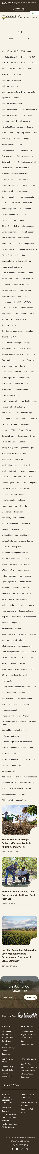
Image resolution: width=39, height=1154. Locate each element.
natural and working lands (11, 547)
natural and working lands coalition (15, 553)
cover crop (22, 296)
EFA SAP (14, 337)
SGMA (4, 675)
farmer (18, 372)
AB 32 (4, 69)
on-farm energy (24, 570)
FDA (16, 413)
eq (27, 354)
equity (21, 360)
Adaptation (6, 74)
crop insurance (27, 308)
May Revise (25, 524)
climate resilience (8, 244)
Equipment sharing (9, 360)
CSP (16, 314)
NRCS (4, 570)
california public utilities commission (15, 174)
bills (35, 133)
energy (26, 343)
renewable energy (8, 634)
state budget (13, 704)
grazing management (10, 448)
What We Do (6, 1035)
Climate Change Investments (13, 220)
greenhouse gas (27, 448)
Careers (5, 1051)
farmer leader (24, 378)
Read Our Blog (26, 1064)
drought (5, 337)
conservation (7, 279)
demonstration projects (10, 325)
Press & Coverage (8, 1048)
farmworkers (6, 413)
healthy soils (25, 465)
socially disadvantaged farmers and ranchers (19, 687)
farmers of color (22, 389)
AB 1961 (5, 63)
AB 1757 (32, 57)
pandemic (16, 588)
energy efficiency (8, 349)
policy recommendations (18, 599)
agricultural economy (10, 86)
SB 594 (22, 663)
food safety (24, 424)
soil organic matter (25, 698)
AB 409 (12, 69)
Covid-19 (17, 302)
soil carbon (11, 693)
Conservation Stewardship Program (15, 284)
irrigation (33, 483)
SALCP (33, 652)
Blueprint (17, 139)
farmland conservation (10, 395)
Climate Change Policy (10, 226)
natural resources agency (11, 558)
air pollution (28, 115)
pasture (26, 588)
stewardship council (9, 710)
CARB (24, 185)
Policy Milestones (8, 1038)
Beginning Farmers (23, 133)
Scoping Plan (7, 669)
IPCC (19, 483)
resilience (32, 634)
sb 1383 (14, 658)
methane (15, 529)
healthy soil (19, 459)
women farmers (22, 800)
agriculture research (9, 109)
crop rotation (6, 314)
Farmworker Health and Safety (13, 407)
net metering (25, 564)
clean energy (28, 203)
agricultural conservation (11, 80)
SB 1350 (5, 658)
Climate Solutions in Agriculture (13, 255)
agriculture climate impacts (12, 104)
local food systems (9, 518)
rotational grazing (8, 646)
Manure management (10, 524)
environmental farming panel (12, 354)
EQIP (34, 354)
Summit (26, 716)
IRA (25, 483)
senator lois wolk (21, 669)
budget (26, 139)
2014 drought (26, 51)
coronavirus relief (8, 296)
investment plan (8, 483)
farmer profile (7, 383)
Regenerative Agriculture (11, 628)
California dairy (7, 168)
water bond (23, 765)
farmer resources (22, 383)
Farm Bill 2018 (7, 372)
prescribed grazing (9, 611)
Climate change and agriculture (14, 214)
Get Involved (24, 17)
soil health (23, 693)
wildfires (22, 794)
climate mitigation (8, 238)
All (2, 51)
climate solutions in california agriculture (17, 261)
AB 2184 (24, 63)
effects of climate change (11, 343)
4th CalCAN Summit (9, 57)
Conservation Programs (24, 279)
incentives (28, 477)
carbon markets (22, 191)
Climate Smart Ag (8, 249)
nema (27, 558)
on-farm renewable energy (12, 576)
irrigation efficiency (9, 488)
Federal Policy (7, 1076)
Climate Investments (9, 232)
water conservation (9, 771)
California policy (22, 168)
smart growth (7, 681)
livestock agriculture (9, 506)
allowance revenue (27, 121)
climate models (23, 238)
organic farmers (25, 582)
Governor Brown (8, 436)
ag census (17, 74)
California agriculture (25, 156)
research (22, 634)
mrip (24, 529)
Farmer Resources (27, 1044)
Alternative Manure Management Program (18, 127)
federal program (21, 419)
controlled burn (25, 290)
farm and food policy (9, 366)
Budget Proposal (8, 144)
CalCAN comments (9, 150)
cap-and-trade (22, 179)
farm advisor (32, 360)
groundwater (7, 459)
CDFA (4, 203)
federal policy (7, 419)
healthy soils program (29, 471)
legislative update (8, 500)
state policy (26, 704)
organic (28, 576)
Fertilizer (34, 419)
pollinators (21, 605)
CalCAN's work (7, 156)
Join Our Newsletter (28, 1071)
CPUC (15, 308)
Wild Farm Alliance (16, 788)
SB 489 (13, 663)
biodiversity (6, 139)
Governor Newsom (9, 442)
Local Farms (6, 512)
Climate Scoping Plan (26, 244)
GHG (21, 430)
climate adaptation (9, 209)
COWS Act (6, 308)
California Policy (7, 1067)
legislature (22, 500)
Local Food (18, 512)
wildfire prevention (9, 794)
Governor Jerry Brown (26, 436)
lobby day (24, 506)
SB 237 (23, 658)
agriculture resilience (29, 109)
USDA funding (31, 759)
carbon (33, 185)
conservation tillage (9, 290)
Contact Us (6, 1054)
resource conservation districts (13, 640)
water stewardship (9, 783)
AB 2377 (33, 63)
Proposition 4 (16, 617)
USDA (14, 753)
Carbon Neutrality (8, 197)
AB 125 (22, 57)
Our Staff (5, 1044)
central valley (15, 203)
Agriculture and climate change (13, 98)
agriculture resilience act (11, 115)
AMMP (4, 133)
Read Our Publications (29, 1067)
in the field (17, 477)
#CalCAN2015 (12, 51)
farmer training (7, 389)
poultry (31, 605)
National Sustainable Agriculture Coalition (17, 541)
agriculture (32, 92)
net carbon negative (9, 564)
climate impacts (28, 226)
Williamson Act (7, 800)
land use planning (17, 494)
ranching (5, 623)
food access (12, 424)
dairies (24, 314)
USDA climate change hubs (12, 759)
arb (11, 133)
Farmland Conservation (10, 1124)
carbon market (7, 191)
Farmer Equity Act (8, 378)
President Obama (26, 611)
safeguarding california (10, 652)
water (13, 765)
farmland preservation (10, 401)
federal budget (26, 413)
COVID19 (27, 302)
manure (22, 518)
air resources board (9, 121)
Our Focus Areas (27, 1031)
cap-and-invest (7, 179)
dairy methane (20, 319)
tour (31, 748)
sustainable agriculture (10, 736)
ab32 (30, 69)
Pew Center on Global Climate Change (16, 593)
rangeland (16, 623)
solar (3, 704)
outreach (5, 588)
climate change (25, 209)
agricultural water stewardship (13, 92)
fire (3, 424)
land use (5, 494)
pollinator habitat (8, 605)
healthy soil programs (10, 465)
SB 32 (31, 658)
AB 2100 (14, 63)
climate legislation (27, 232)
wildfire (28, 788)
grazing (22, 442)
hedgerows (6, 477)
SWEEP (5, 748)
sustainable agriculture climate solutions (17, 742)
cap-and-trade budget (10, 185)
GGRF (13, 430)
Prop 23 (5, 617)
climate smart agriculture (27, 249)
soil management (8, 698)
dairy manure (7, 319)
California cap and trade (27, 162)
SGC (32, 669)
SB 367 (4, 663)
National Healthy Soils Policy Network (16, 535)
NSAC (12, 570)
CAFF (20, 144)
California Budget (8, 162)
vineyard (5, 765)
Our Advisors (6, 1041)
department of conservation (12, 331)
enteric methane (24, 349)
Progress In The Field (28, 1035)
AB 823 (22, 69)
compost (21, 273)
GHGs (28, 430)
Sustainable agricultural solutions (14, 730)
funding (4, 430)
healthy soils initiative (9, 471)
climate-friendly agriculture (12, 267)
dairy (32, 314)
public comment (30, 617)
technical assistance (19, 748)
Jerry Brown (24, 488)
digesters (29, 331)
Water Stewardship (9, 1114)
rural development (25, 646)
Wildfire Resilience (8, 1127)
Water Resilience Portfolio (11, 777)
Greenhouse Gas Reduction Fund (14, 453)
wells (3, 788)
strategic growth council (11, 716)
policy (4, 599)
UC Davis (5, 753)
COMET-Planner (8, 273)
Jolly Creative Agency (21, 1145)
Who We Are (6, 1031)
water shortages (30, 777)
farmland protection (29, 401)
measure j (5, 529)
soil (3, 693)
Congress (31, 273)
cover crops (6, 302)
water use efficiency (26, 783)
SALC (24, 652)
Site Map (26, 1141)
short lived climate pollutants (20, 675)
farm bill (23, 366)
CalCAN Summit (26, 150)
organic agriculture (9, 582)
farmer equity (29, 372)
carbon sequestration (27, 197)
